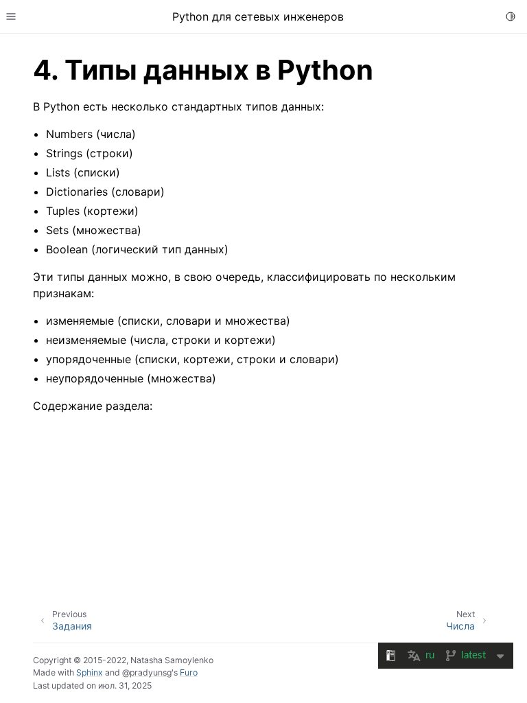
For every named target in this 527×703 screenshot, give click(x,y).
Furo (189, 672)
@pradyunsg (147, 672)
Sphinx (89, 672)
